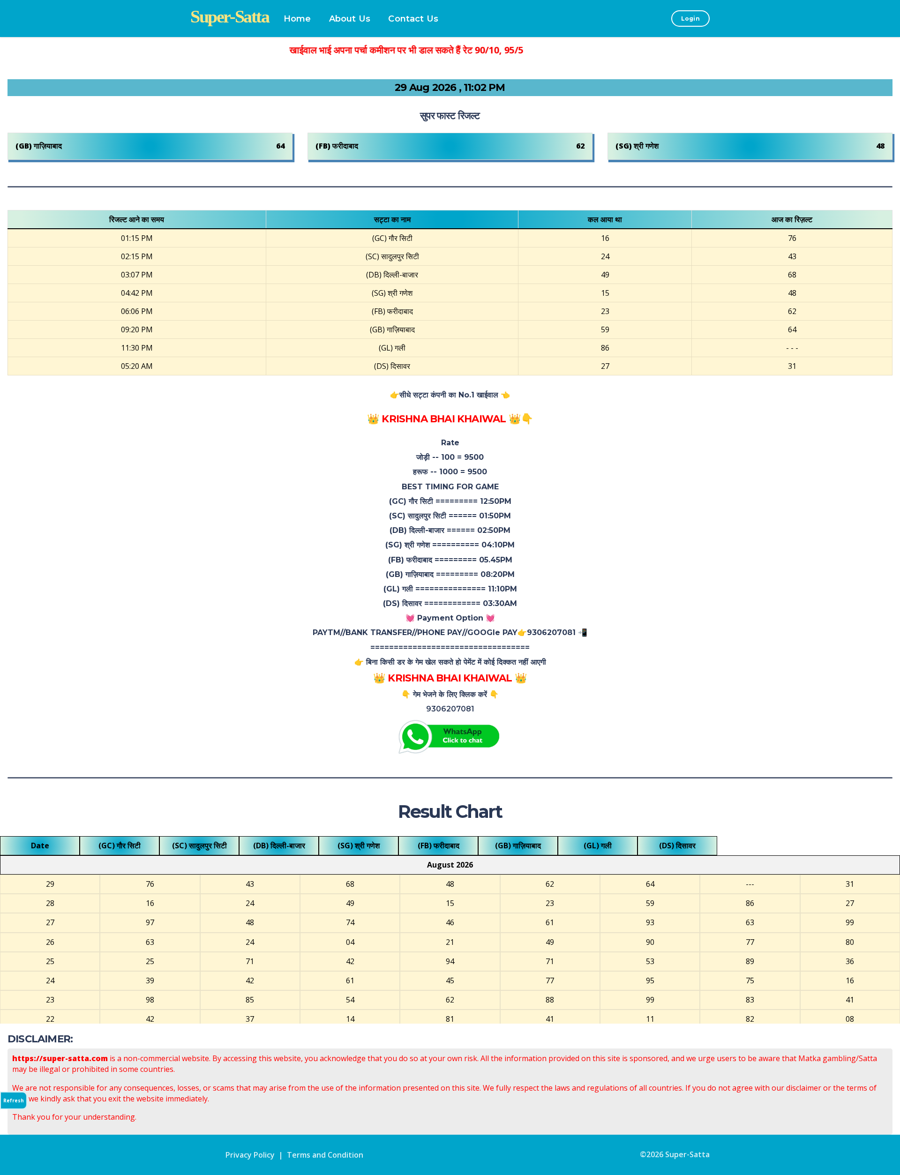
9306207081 (450, 708)
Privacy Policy (250, 1155)
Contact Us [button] (413, 19)
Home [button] (297, 19)
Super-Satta (687, 1154)
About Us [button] (349, 19)
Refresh (13, 1100)
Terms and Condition (325, 1155)
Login (690, 18)
